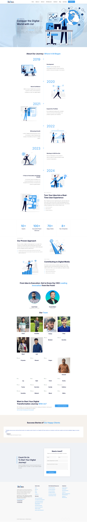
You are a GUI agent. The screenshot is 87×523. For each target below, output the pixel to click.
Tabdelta (48, 66)
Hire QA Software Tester (52, 495)
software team (31, 29)
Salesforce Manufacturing (64, 497)
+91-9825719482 (19, 502)
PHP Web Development (38, 505)
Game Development (65, 490)
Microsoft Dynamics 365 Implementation (39, 503)
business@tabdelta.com (20, 499)
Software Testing (37, 508)
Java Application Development (39, 499)
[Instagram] (66, 519)
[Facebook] (62, 519)
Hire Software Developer (52, 494)
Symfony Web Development (39, 510)
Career (36, 492)
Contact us (36, 494)
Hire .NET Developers (52, 489)
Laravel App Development (39, 501)
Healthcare (64, 492)
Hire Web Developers (52, 492)
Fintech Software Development (64, 488)
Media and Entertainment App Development (66, 494)
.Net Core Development (38, 498)
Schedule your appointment (62, 405)
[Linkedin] (69, 519)
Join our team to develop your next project (25, 409)
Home (18, 18)
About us (36, 489)
